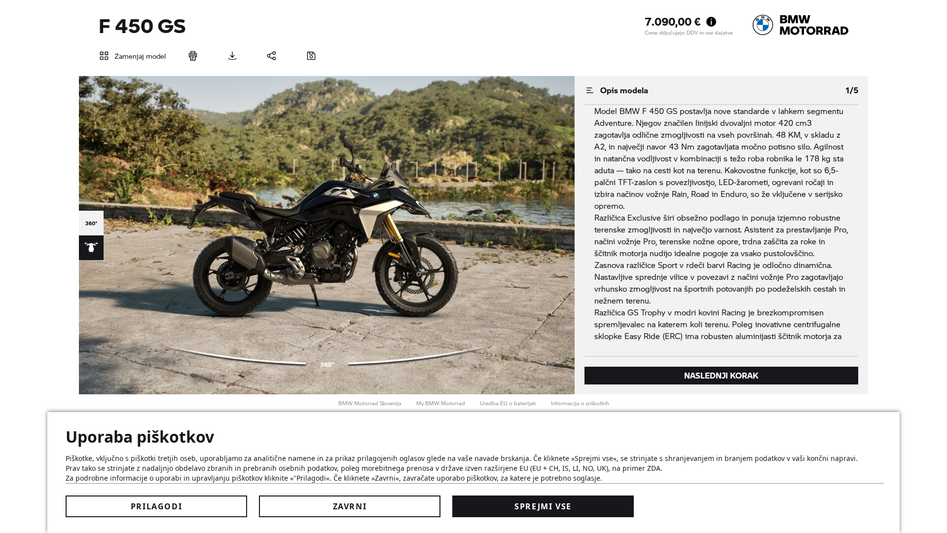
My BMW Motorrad (440, 403)
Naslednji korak (721, 375)
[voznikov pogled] (91, 247)
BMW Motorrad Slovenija (369, 403)
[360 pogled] (91, 223)
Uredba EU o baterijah (508, 403)
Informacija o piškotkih (580, 403)
